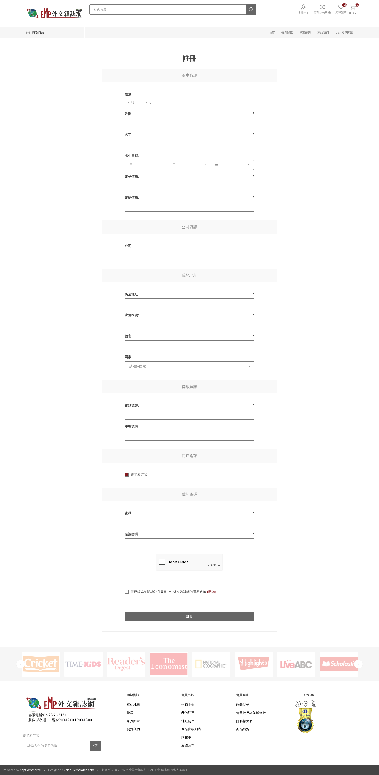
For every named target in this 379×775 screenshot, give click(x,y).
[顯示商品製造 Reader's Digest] (83, 664)
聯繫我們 (242, 705)
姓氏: (128, 114)
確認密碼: (132, 534)
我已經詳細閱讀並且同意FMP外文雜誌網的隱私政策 (168, 592)
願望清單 (188, 745)
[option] (41, 664)
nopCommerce (30, 770)
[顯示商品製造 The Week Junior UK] (339, 664)
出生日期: (132, 156)
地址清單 (188, 721)
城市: (128, 336)
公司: (128, 246)
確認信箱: (132, 198)
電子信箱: (132, 177)
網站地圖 (133, 705)
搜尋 (130, 713)
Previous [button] (20, 664)
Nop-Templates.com (80, 770)
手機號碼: (132, 426)
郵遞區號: (132, 315)
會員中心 (303, 12)
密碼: (128, 513)
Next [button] (358, 664)
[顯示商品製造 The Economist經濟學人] (126, 664)
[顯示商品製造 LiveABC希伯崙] (254, 664)
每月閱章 (133, 721)
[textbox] (167, 9)
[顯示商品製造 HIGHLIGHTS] (211, 664)
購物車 (186, 737)
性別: (128, 94)
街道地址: (132, 294)
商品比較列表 (322, 12)
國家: (128, 357)
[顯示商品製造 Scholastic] (296, 664)
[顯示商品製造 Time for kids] (41, 664)
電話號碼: (132, 405)
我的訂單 (188, 713)
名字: (128, 135)
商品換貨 (242, 729)
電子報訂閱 (139, 475)
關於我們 (133, 729)
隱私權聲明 (244, 721)
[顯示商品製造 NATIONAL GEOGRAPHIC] (169, 664)
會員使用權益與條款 (251, 713)
